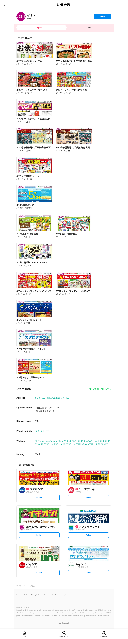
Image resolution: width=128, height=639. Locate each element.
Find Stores (64, 636)
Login (64, 595)
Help (26, 595)
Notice (18, 595)
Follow (103, 17)
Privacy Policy (36, 595)
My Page (103, 636)
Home (24, 636)
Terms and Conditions (52, 595)
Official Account (101, 388)
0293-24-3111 (42, 431)
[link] (21, 16)
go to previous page (5, 4)
